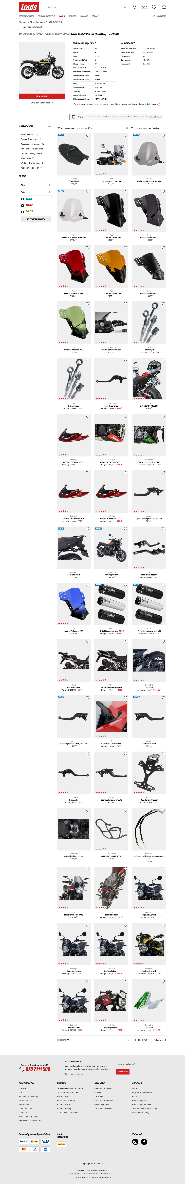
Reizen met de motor (66, 1100)
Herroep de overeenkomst (30, 1120)
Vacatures (98, 1096)
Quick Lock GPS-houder (111, 350)
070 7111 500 (37, 1069)
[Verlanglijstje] (154, 7)
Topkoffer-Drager (73, 687)
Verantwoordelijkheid (103, 1108)
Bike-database (25, 1100)
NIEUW (29, 199)
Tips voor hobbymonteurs (68, 1092)
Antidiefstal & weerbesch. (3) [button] (33, 149)
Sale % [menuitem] (62, 16)
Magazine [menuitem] (84, 16)
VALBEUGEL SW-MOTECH (111, 856)
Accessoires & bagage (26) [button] (33, 144)
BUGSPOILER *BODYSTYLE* (74, 462)
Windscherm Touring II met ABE (149, 181)
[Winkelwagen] (163, 7)
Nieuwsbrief (24, 1104)
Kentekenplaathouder (149, 800)
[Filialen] (134, 7)
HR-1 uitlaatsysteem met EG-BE (111, 631)
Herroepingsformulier (141, 1104)
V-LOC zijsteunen (73, 575)
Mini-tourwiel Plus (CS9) (111, 181)
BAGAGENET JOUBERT (149, 406)
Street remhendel (149, 744)
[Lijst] (131, 128)
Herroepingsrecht (139, 1100)
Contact (22, 1088)
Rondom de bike (64, 1104)
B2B (21, 1092)
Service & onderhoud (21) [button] (32, 139)
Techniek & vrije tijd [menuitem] (46, 16)
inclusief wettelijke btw (92, 1170)
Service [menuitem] (95, 16)
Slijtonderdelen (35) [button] (29, 134)
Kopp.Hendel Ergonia (149, 575)
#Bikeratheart (63, 1096)
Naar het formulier (155, 117)
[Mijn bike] (144, 7)
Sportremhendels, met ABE (111, 800)
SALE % (29, 205)
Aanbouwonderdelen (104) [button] (32, 168)
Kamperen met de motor (67, 1112)
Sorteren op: (142, 128)
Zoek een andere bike (40, 103)
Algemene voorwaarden (142, 1092)
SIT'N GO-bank (73, 181)
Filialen (97, 1092)
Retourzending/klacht (28, 1116)
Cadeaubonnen (25, 1108)
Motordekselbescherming (73, 856)
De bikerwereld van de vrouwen (70, 1088)
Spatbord (149, 687)
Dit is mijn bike (42, 96)
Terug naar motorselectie (32, 27)
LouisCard (23, 1112)
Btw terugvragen (101, 1104)
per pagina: (82, 128)
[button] (125, 7)
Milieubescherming (140, 1112)
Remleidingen (149, 350)
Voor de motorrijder (65, 1108)
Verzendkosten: (75, 1173)
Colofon (135, 1088)
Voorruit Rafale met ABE (111, 237)
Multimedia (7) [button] (27, 158)
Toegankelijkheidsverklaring (144, 1108)
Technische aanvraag (28, 1096)
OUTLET (29, 211)
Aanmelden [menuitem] (161, 16)
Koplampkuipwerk (149, 915)
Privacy (135, 1096)
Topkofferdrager (111, 915)
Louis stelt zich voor (103, 1088)
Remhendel (73, 800)
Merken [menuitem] (72, 16)
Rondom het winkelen (104, 1100)
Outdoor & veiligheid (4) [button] (31, 153)
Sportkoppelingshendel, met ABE (149, 519)
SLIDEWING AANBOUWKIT (111, 744)
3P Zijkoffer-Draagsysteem (111, 687)
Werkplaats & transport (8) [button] (32, 163)
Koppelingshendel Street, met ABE (73, 744)
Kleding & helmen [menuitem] (26, 16)
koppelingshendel (111, 406)
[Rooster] (127, 127)
